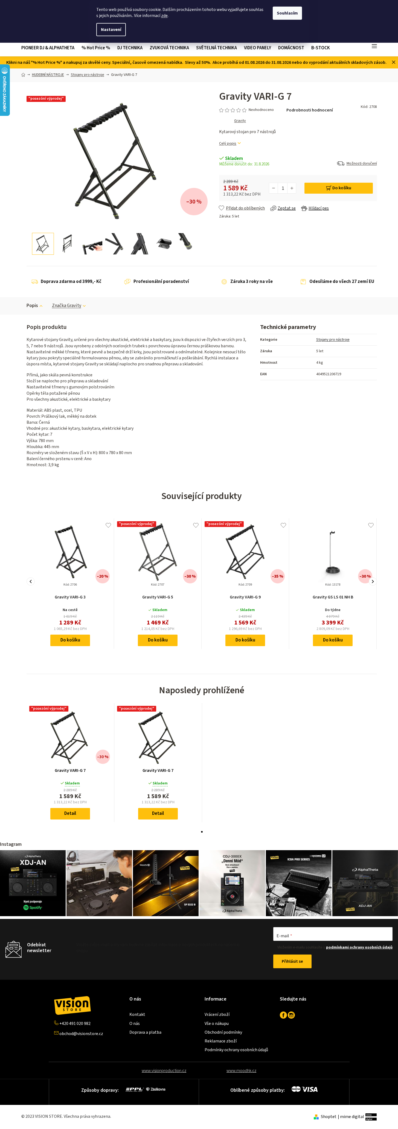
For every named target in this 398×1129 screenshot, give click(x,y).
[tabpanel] (70, 762)
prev (31, 581)
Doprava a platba (145, 1032)
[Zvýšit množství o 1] (291, 188)
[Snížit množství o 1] (273, 188)
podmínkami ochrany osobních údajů (359, 947)
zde (164, 16)
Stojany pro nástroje (333, 339)
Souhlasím (287, 13)
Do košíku (341, 188)
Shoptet (328, 1117)
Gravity (240, 121)
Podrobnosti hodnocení (309, 110)
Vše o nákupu (217, 1024)
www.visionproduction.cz (164, 1071)
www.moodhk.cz (241, 1071)
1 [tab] (202, 832)
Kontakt (137, 1014)
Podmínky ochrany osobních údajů (236, 1050)
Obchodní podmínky (223, 1032)
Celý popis (227, 143)
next (373, 581)
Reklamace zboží (221, 1041)
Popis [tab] (32, 305)
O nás (134, 1024)
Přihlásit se (292, 961)
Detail (70, 813)
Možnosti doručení (362, 163)
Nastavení (111, 30)
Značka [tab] (66, 305)
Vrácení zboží (217, 1014)
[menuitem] (49, 48)
